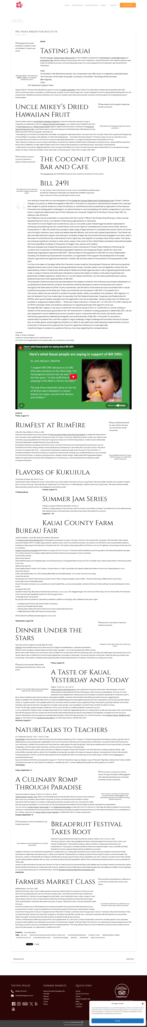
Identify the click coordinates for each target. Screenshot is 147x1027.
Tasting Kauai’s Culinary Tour (26, 797)
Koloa (45, 1004)
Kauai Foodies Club (83, 999)
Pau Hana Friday (30, 932)
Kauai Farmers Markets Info (54, 991)
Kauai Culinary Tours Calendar (47, 812)
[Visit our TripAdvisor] (25, 1004)
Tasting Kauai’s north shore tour (63, 689)
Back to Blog (17, 20)
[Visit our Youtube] (13, 1009)
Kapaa (46, 996)
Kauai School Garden (60, 937)
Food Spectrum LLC (25, 127)
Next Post (130, 959)
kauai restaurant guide (42, 937)
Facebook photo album (46, 718)
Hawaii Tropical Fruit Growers (26, 550)
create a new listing (68, 90)
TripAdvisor (84, 937)
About (78, 996)
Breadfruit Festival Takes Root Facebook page (76, 870)
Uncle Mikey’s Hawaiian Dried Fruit (46, 121)
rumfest (74, 937)
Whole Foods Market (41, 127)
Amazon (50, 58)
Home (67, 5)
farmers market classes (110, 935)
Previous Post (18, 959)
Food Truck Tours (91, 5)
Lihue (45, 1001)
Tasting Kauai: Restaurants (64, 58)
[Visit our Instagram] (19, 1004)
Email (37, 944)
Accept (117, 1021)
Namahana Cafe (46, 60)
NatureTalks (20, 739)
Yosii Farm (118, 755)
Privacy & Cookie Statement (73, 1025)
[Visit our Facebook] (13, 1004)
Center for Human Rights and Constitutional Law (93, 201)
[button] (143, 1004)
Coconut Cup (48, 174)
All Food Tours (77, 5)
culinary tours (93, 935)
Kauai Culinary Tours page (38, 807)
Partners (79, 1004)
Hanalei (46, 994)
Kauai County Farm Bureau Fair (31, 540)
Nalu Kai (18, 647)
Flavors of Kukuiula (23, 937)
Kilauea (46, 999)
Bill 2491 (24, 935)
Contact (113, 5)
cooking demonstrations (77, 935)
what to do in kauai (98, 937)
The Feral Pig (105, 58)
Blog (77, 1001)
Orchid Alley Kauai (118, 58)
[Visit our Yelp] (36, 1004)
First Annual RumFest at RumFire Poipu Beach (67, 435)
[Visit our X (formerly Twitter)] (31, 1004)
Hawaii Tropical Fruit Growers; (54, 124)
